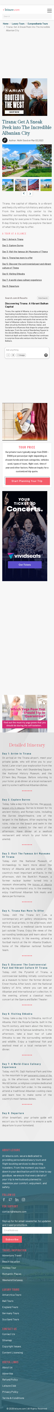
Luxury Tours (18, 23)
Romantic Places (11, 1273)
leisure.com (20, 1408)
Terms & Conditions (13, 1397)
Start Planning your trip (27, 481)
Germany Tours (10, 1313)
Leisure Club (9, 1385)
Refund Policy (10, 1379)
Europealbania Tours (38, 23)
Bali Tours (7, 1300)
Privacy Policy (10, 1391)
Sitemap (7, 1340)
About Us (7, 1367)
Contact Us (8, 1333)
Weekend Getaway (12, 1279)
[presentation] (24, 193)
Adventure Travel (11, 1255)
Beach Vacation (11, 1261)
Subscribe (12, 1239)
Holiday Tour (9, 1267)
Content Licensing (12, 1352)
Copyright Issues (11, 1346)
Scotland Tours (10, 1319)
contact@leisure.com (14, 1211)
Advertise (7, 1373)
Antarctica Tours (11, 1294)
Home (6, 23)
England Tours (10, 1306)
